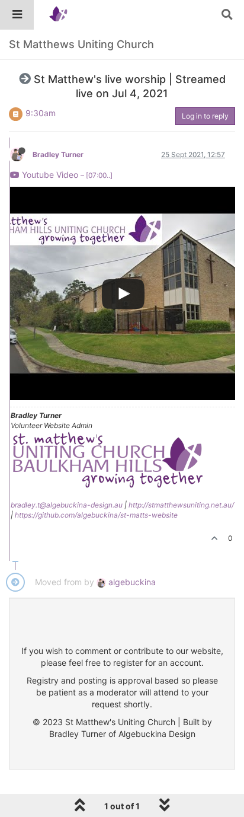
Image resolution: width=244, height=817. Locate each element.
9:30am (40, 113)
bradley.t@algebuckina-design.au (67, 504)
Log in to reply (205, 115)
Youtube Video (66, 175)
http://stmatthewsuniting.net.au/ (181, 504)
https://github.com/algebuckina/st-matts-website (96, 514)
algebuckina (131, 582)
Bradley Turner (58, 154)
